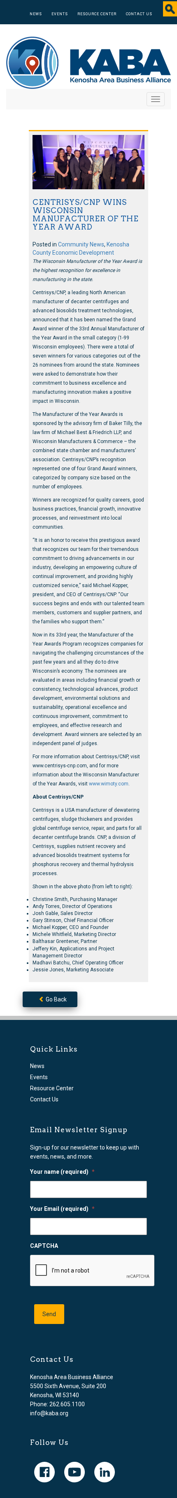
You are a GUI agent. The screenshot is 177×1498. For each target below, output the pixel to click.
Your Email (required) (62, 1208)
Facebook (44, 1472)
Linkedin (104, 1472)
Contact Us (139, 14)
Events (59, 14)
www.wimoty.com (108, 784)
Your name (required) (62, 1171)
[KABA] (88, 62)
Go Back (55, 999)
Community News (81, 244)
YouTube (74, 1472)
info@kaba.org (49, 1413)
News (36, 14)
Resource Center (96, 14)
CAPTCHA (44, 1246)
